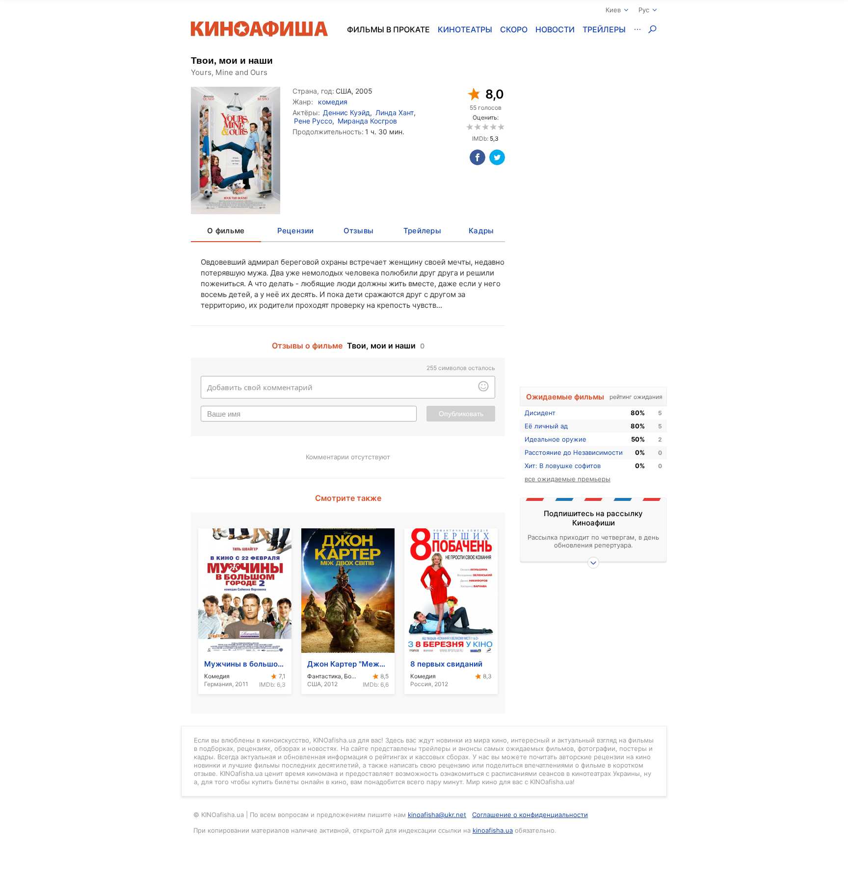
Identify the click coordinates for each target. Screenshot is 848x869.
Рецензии (295, 230)
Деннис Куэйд (346, 112)
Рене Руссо (313, 121)
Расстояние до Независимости (574, 452)
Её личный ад (546, 426)
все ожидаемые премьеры (567, 479)
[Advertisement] (593, 224)
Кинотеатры (465, 29)
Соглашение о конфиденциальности (530, 815)
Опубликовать (461, 414)
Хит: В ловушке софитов (563, 466)
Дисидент (540, 413)
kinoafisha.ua (493, 830)
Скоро (514, 29)
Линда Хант (394, 112)
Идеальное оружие (555, 439)
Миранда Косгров (367, 121)
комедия (332, 102)
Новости (555, 29)
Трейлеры (604, 29)
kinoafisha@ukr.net (437, 815)
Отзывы (359, 230)
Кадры (481, 230)
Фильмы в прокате (388, 29)
